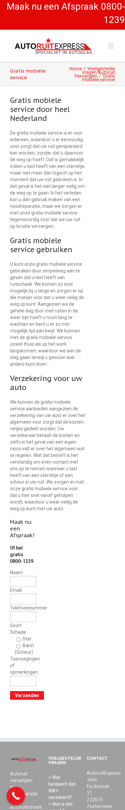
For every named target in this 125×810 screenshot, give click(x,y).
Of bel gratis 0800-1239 (21, 554)
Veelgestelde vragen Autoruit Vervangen (94, 72)
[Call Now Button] (16, 796)
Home (75, 68)
